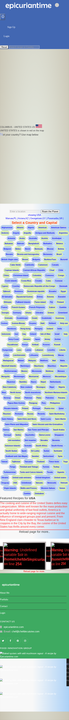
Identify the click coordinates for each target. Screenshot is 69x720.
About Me (4, 593)
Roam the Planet (50, 211)
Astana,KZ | (24, 218)
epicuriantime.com (14, 626)
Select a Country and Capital (34, 222)
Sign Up (11, 27)
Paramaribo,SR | (55, 218)
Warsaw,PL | (12, 218)
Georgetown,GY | (39, 218)
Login (6, 36)
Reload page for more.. (34, 531)
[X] (34, 45)
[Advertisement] (34, 89)
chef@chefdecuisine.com (26, 631)
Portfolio (4, 599)
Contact (4, 606)
